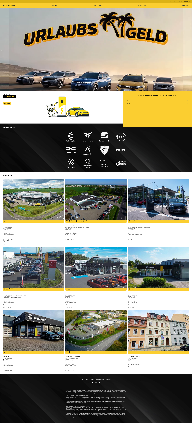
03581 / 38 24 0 (70, 232)
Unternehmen (185, 5)
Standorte (186, 1)
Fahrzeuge (54, 5)
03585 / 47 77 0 (70, 299)
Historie (87, 379)
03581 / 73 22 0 (8, 232)
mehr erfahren (7, 103)
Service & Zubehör (142, 5)
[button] (191, 49)
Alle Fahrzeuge (157, 108)
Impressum (92, 379)
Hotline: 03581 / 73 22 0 (173, 1)
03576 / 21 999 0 (132, 299)
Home (82, 379)
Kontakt (180, 1)
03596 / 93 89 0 (8, 363)
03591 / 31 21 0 (132, 232)
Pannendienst (108, 379)
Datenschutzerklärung (100, 379)
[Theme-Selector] (189, 1)
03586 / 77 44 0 (70, 363)
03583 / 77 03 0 (8, 299)
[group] (96, 49)
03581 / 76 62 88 (132, 363)
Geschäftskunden (97, 5)
